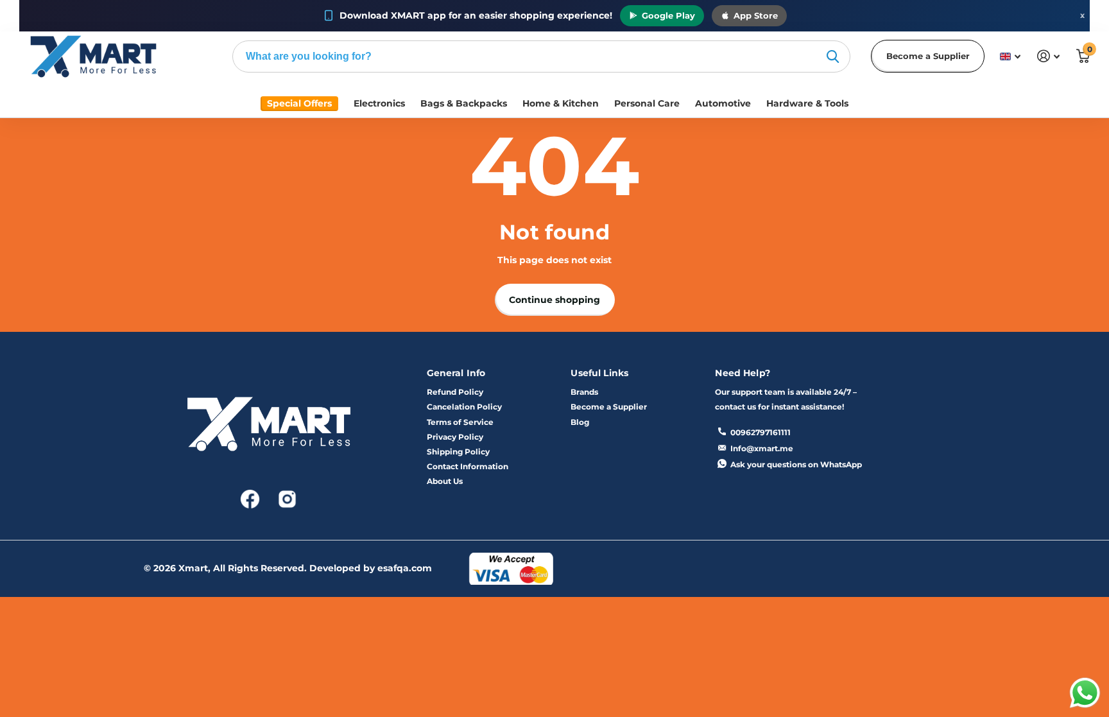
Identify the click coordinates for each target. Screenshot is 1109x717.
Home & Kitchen (560, 103)
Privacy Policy (455, 437)
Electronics (379, 103)
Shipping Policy (458, 451)
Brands (584, 392)
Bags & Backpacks (463, 103)
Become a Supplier (928, 56)
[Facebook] (251, 498)
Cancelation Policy (464, 406)
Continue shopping (554, 300)
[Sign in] (1048, 56)
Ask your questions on (796, 464)
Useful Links (599, 373)
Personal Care (647, 103)
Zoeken (832, 56)
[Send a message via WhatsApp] (1085, 693)
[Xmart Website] (269, 428)
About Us (445, 481)
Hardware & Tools (807, 103)
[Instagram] (287, 498)
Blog (580, 422)
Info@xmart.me (761, 448)
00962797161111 (760, 432)
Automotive (723, 103)
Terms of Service (460, 422)
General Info (456, 373)
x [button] (1082, 15)
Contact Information (467, 466)
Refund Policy (455, 392)
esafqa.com (404, 568)
